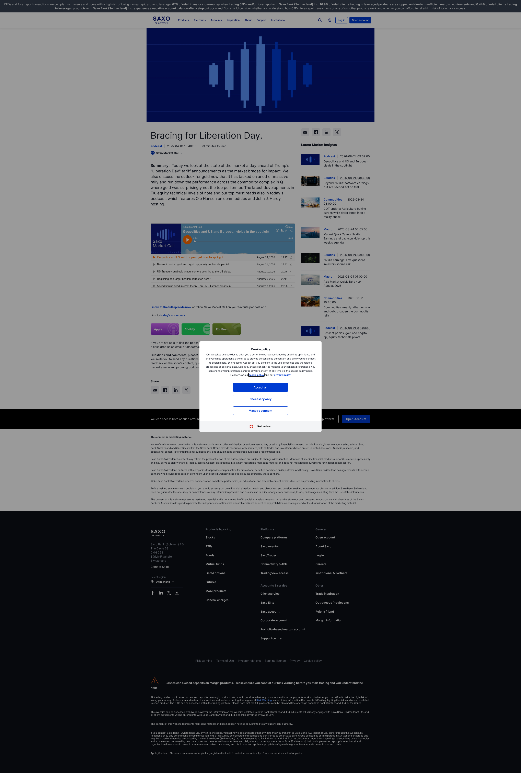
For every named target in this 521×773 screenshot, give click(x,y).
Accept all (261, 387)
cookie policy (256, 374)
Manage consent (261, 410)
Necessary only (260, 399)
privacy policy (282, 374)
